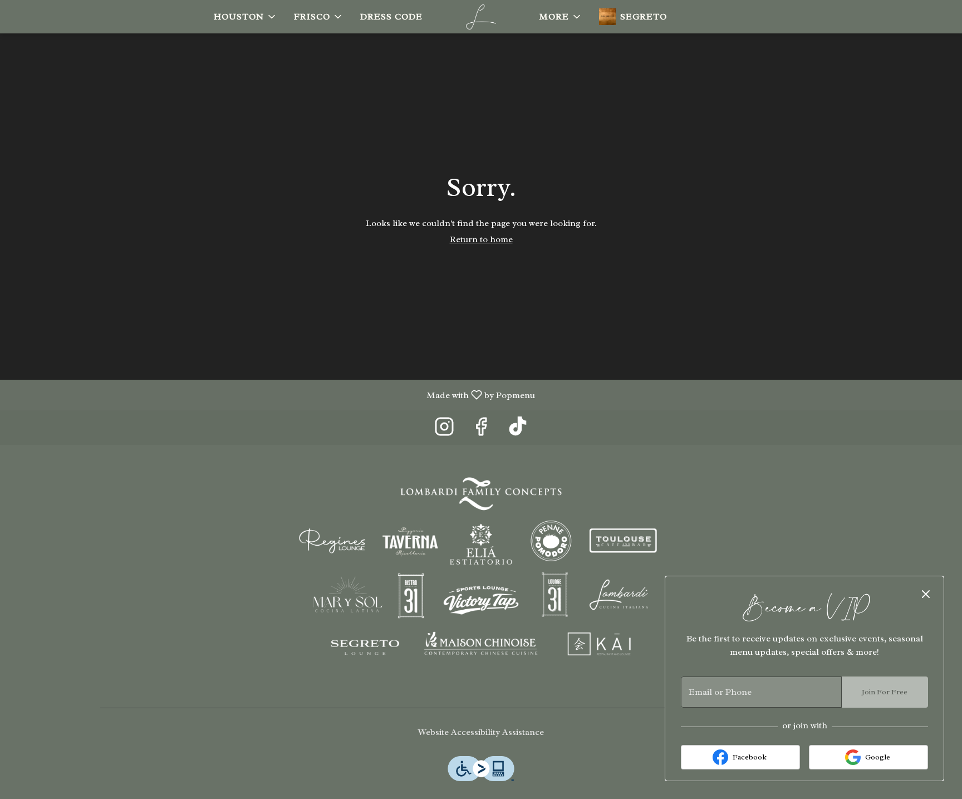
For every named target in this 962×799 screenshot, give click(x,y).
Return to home (481, 239)
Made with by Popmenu (271, 394)
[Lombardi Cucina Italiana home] (481, 17)
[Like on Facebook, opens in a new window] (481, 430)
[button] (245, 17)
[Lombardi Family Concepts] (481, 572)
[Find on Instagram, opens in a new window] (444, 430)
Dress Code (391, 16)
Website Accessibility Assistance (481, 732)
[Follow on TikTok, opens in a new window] (518, 430)
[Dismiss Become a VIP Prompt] (925, 594)
